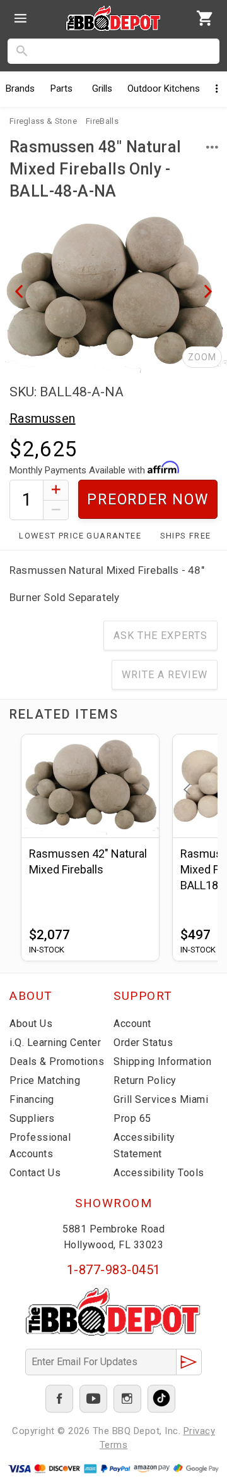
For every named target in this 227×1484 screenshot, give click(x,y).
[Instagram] (127, 1399)
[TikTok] (161, 1399)
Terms (114, 1445)
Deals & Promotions (56, 1061)
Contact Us (35, 1173)
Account (132, 1024)
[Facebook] (59, 1399)
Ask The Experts (160, 635)
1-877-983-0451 (114, 1269)
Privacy (199, 1431)
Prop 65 (132, 1118)
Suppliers (32, 1118)
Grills (102, 88)
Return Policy (145, 1080)
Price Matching (44, 1080)
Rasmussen (42, 418)
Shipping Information (162, 1061)
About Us (30, 1024)
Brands (20, 88)
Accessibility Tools (159, 1173)
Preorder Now (148, 499)
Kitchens (163, 88)
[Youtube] (93, 1399)
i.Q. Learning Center (55, 1043)
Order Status (143, 1043)
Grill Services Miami (161, 1099)
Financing (31, 1099)
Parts (61, 88)
